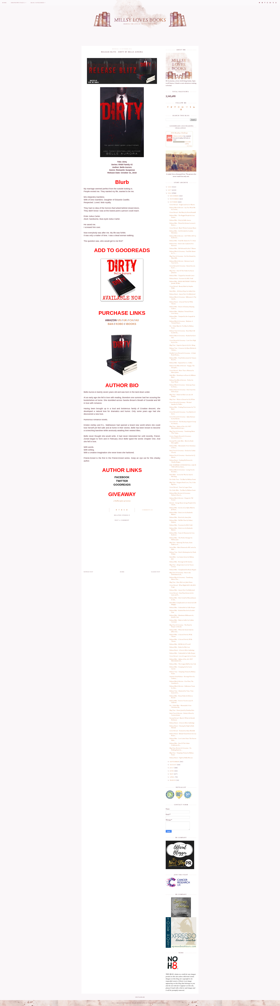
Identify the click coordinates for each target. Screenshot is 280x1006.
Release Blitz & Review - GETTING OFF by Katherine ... (183, 237)
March (173, 780)
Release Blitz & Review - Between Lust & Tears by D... (182, 262)
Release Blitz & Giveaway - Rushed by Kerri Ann (183, 337)
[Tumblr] (190, 107)
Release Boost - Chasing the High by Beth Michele (182, 727)
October (174, 202)
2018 (170, 187)
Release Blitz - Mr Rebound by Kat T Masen (183, 248)
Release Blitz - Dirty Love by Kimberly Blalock (181, 513)
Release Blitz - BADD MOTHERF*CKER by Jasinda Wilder (183, 282)
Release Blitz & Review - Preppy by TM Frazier (181, 499)
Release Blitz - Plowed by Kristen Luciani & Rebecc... (182, 224)
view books (189, 146)
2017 (170, 190)
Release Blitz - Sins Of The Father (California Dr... (180, 744)
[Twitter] (171, 107)
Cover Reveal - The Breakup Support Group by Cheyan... (183, 422)
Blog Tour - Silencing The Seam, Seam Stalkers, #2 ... (181, 543)
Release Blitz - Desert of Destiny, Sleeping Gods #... (182, 308)
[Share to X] (116, 510)
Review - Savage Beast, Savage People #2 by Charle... (183, 504)
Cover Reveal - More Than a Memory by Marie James (182, 371)
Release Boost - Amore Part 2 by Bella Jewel (182, 294)
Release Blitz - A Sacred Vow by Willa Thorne (181, 635)
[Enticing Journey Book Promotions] (181, 907)
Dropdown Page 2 (18, 2)
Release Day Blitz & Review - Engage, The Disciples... (182, 367)
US (119, 320)
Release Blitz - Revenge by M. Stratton (181, 562)
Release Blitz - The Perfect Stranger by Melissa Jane (181, 539)
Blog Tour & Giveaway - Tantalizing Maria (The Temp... (182, 432)
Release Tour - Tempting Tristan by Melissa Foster (182, 673)
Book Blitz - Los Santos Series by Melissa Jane (182, 558)
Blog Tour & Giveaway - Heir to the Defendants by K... (180, 573)
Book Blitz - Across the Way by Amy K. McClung (181, 475)
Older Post (155, 572)
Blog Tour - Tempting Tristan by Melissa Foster (182, 754)
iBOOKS (131, 323)
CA (131, 320)
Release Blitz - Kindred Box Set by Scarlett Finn (182, 611)
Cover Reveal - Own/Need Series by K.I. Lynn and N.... (182, 594)
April (172, 777)
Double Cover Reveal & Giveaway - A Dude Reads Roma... (183, 354)
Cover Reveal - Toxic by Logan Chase (181, 487)
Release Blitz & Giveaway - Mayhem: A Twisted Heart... (181, 322)
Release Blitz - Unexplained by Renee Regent (183, 570)
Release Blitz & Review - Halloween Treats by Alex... (182, 687)
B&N (110, 323)
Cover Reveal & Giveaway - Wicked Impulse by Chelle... (180, 403)
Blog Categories (37, 2)
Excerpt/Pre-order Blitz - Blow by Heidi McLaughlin (181, 442)
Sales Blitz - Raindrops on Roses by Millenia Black (183, 376)
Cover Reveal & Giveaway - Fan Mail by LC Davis (183, 413)
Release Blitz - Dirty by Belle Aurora (180, 220)
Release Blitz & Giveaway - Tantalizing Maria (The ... (181, 578)
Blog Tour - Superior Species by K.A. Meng (182, 345)
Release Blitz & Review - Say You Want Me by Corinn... (182, 208)
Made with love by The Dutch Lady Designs (150, 1003)
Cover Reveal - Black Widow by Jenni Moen (183, 228)
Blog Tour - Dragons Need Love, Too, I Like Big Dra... (183, 483)
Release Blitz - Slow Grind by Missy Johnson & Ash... (183, 599)
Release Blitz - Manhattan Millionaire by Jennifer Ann (181, 616)
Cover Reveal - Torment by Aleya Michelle (182, 731)
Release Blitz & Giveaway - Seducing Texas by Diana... (182, 386)
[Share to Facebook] (119, 510)
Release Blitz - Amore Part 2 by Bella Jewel (182, 590)
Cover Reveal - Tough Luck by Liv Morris (182, 205)
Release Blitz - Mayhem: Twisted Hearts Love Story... (181, 312)
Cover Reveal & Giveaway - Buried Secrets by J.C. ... (182, 267)
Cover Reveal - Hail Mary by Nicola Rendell (183, 212)
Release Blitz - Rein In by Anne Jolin (180, 517)
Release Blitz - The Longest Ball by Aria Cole (183, 664)
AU (137, 320)
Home (4, 2)
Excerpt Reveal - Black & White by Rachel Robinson (182, 719)
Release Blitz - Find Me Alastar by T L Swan (183, 241)
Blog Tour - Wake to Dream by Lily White (182, 399)
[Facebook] (167, 107)
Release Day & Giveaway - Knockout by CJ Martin (182, 456)
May (172, 774)
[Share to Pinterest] (121, 510)
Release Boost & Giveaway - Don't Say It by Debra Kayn (182, 391)
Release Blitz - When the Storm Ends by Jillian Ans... (181, 631)
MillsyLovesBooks (178, 136)
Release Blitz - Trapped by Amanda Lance (182, 276)
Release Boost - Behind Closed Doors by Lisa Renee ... (183, 735)
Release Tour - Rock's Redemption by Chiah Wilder (183, 553)
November (174, 199)
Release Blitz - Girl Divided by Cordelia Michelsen (181, 232)
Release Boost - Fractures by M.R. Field (181, 278)
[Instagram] (178, 107)
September (175, 762)
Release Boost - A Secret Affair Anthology (182, 650)
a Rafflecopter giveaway (122, 501)
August (173, 765)
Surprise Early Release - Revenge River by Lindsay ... (182, 677)
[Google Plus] (183, 107)
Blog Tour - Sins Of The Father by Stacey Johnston (182, 272)
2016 (170, 193)
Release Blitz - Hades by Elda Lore (180, 647)
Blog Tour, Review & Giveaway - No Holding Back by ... (180, 749)
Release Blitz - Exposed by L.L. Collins (181, 363)
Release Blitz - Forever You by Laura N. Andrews (181, 702)
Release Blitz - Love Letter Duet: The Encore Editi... (183, 739)
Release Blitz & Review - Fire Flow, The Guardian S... (181, 682)
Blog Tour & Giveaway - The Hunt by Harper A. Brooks (181, 626)
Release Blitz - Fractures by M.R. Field (181, 525)
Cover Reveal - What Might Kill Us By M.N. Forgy (183, 586)
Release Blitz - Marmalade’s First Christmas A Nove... (182, 447)
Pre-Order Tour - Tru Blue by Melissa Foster (183, 479)
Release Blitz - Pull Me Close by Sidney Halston (181, 521)
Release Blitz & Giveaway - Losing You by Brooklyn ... (182, 471)
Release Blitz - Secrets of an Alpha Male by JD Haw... (182, 509)
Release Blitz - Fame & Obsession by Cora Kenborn (182, 534)
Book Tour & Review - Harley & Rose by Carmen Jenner (182, 714)
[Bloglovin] (187, 107)
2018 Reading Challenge (179, 133)
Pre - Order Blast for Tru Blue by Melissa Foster (182, 327)
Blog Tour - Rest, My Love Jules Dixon (181, 582)
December (174, 196)
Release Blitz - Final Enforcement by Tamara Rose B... (183, 359)
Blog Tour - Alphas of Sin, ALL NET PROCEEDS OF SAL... (180, 427)
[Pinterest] (175, 107)
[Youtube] (181, 109)
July (172, 768)
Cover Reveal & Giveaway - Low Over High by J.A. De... (183, 341)
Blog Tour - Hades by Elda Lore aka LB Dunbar (181, 396)
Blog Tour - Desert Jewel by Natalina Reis (182, 710)
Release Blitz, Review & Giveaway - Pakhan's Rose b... (180, 494)
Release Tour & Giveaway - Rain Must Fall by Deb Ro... (182, 332)
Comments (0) (147, 510)
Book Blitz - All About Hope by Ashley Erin (182, 291)
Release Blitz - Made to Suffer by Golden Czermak (182, 621)
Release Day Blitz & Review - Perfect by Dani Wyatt (181, 381)
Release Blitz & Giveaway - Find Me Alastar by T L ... (183, 252)
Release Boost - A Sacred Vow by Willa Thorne (181, 303)
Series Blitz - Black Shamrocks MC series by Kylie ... (183, 548)
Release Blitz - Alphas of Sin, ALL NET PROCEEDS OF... (181, 660)
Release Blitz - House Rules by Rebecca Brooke (181, 697)
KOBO (119, 323)
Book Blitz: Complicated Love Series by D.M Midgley (183, 604)
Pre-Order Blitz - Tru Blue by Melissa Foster (183, 490)
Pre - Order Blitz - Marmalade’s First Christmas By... (180, 706)
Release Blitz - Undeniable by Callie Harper (182, 607)
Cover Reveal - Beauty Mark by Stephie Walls (181, 287)
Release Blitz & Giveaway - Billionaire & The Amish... (183, 298)
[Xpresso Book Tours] (181, 932)
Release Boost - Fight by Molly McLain (181, 758)
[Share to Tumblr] (124, 510)
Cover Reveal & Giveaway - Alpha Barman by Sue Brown (182, 418)
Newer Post (88, 572)
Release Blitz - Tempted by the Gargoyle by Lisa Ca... (182, 317)
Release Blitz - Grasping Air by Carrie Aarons (181, 668)
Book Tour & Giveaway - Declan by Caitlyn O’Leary (182, 451)
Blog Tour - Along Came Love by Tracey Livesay (181, 566)
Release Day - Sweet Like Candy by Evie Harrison (182, 245)
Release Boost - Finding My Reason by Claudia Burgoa (181, 461)
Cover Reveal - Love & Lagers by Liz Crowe (183, 656)
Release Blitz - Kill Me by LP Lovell (180, 644)
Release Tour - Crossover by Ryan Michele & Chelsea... (183, 349)
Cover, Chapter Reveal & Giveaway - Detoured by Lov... (181, 437)
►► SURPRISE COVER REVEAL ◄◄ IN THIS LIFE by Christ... (183, 466)
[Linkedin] (194, 107)
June (172, 771)
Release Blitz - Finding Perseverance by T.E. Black (183, 408)
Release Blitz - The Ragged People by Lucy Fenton (182, 216)
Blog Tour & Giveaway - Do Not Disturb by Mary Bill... (182, 257)
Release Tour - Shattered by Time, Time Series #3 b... (181, 692)
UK (125, 320)
